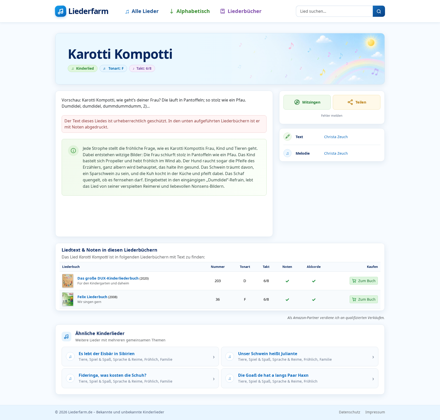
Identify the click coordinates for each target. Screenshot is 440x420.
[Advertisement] (332, 201)
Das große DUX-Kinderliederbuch (108, 278)
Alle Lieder (142, 11)
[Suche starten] (379, 11)
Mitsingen (311, 102)
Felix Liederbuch (92, 296)
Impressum (375, 412)
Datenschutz (349, 412)
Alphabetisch (193, 11)
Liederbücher (245, 11)
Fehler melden (331, 115)
